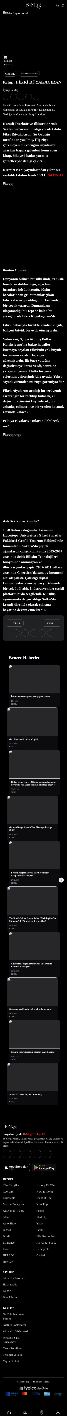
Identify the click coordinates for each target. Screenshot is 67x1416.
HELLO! (8, 1255)
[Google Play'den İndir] (44, 1167)
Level (39, 1229)
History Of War (45, 1185)
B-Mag (7, 1229)
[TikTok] (47, 1154)
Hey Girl (8, 1261)
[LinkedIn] (37, 1154)
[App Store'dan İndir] (16, 1167)
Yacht (39, 1223)
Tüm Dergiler (11, 1185)
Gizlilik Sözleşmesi (14, 1324)
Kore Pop (42, 1204)
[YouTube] (17, 1154)
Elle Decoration (45, 1236)
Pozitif (40, 1210)
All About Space (46, 1242)
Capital (40, 1255)
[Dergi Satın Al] (25, 1412)
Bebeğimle (42, 1249)
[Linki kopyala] (36, 97)
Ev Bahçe (8, 1242)
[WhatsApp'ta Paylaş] (21, 97)
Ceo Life (8, 1191)
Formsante (9, 1197)
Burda (6, 1236)
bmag (26, 1382)
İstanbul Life (44, 1197)
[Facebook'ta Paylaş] (6, 97)
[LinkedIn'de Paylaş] (28, 97)
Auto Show (10, 1223)
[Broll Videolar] (41, 1412)
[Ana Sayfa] (11, 1127)
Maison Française (13, 1204)
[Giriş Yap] (58, 1412)
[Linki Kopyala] (50, 633)
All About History (13, 1210)
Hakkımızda (10, 1284)
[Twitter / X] (27, 1154)
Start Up (41, 1217)
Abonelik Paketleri (14, 1278)
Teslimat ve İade (12, 1354)
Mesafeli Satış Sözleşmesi (11, 1339)
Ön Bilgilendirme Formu (13, 1316)
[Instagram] (7, 1154)
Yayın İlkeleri (11, 1361)
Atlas (6, 1217)
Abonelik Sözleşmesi (15, 1331)
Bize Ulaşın (10, 1297)
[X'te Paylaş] (13, 97)
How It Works (44, 1191)
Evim (6, 1249)
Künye (7, 1290)
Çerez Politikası (12, 1348)
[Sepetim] (57, 5)
